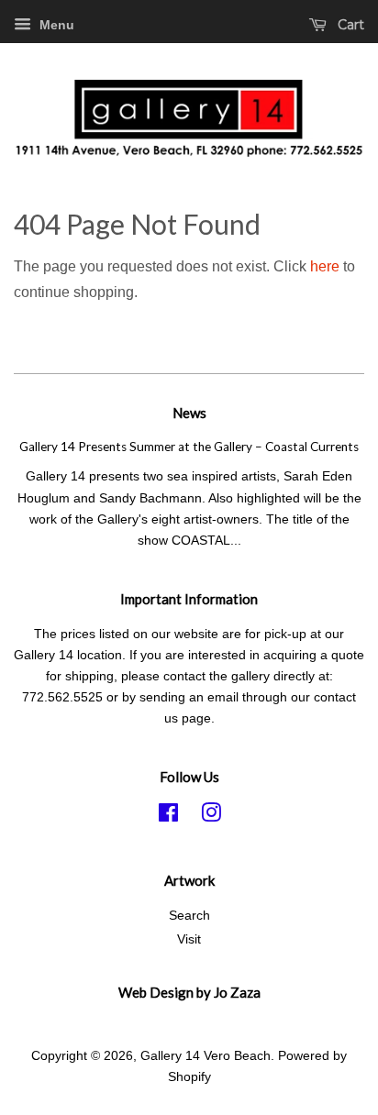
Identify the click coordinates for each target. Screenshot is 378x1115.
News (189, 412)
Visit (189, 939)
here (324, 266)
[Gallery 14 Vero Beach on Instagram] (211, 816)
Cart (349, 25)
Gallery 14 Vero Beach (205, 1056)
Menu (55, 24)
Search (189, 915)
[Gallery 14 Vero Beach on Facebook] (168, 816)
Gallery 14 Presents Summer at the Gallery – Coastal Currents (189, 446)
